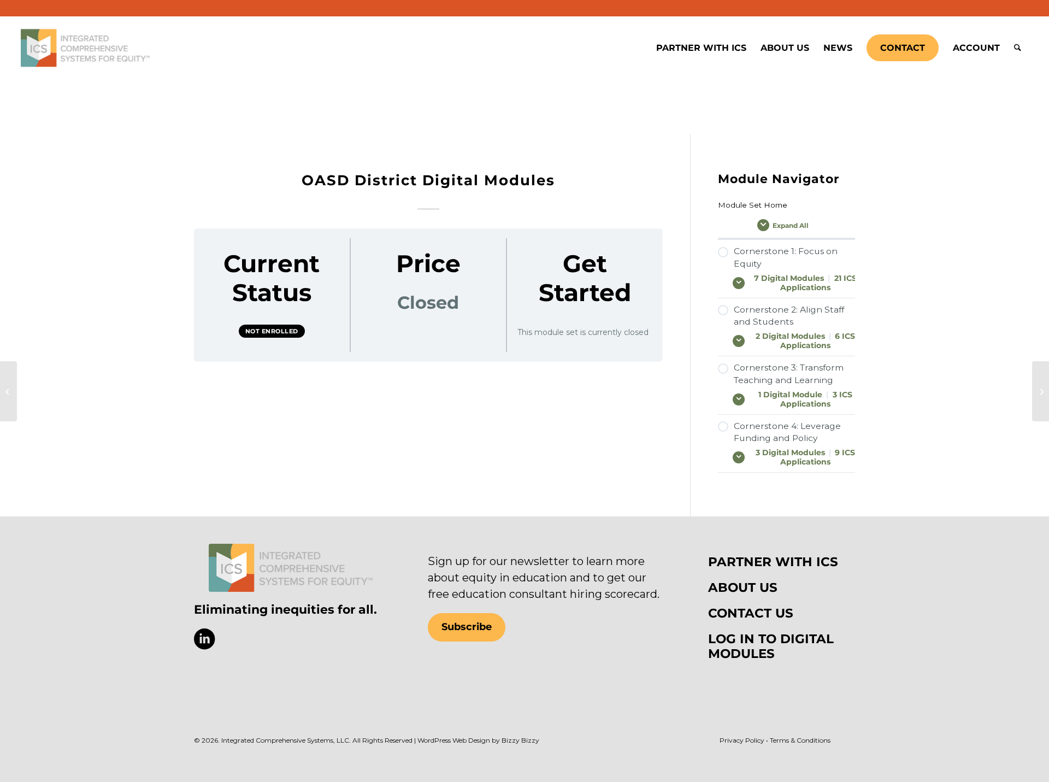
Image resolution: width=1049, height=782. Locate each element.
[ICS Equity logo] (291, 568)
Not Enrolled (271, 331)
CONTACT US (750, 613)
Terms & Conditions (800, 740)
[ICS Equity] (85, 48)
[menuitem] (701, 48)
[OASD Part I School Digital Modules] (8, 391)
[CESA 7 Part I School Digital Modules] (1040, 391)
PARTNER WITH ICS (773, 561)
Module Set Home (752, 205)
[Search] (1017, 48)
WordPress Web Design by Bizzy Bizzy (478, 740)
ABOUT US (742, 587)
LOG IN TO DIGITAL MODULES (771, 646)
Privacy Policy (742, 740)
